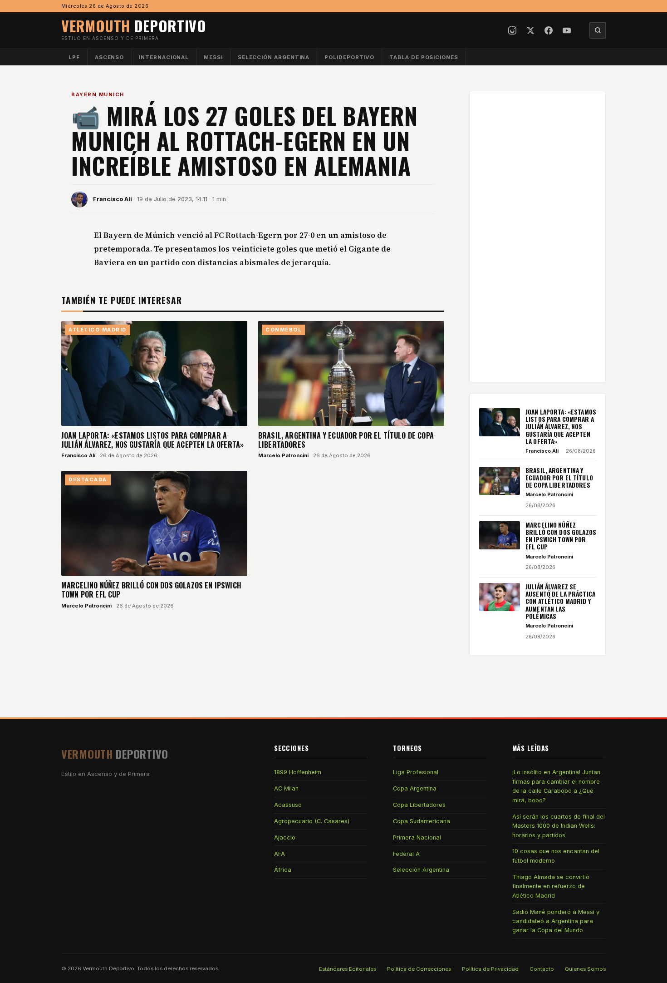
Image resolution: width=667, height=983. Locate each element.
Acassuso (288, 804)
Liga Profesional (415, 772)
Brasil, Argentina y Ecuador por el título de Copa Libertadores (346, 440)
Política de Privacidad (490, 969)
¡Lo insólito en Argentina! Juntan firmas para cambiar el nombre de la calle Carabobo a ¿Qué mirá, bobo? (556, 786)
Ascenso (109, 57)
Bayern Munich (97, 94)
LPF (74, 57)
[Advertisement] (537, 236)
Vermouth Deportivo (108, 968)
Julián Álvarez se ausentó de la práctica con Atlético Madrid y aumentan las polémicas (560, 601)
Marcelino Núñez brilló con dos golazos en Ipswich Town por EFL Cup (151, 590)
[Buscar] (597, 30)
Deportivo (133, 25)
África (282, 869)
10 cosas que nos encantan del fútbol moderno (555, 856)
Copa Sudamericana (421, 821)
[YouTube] (567, 30)
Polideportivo (349, 57)
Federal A (406, 853)
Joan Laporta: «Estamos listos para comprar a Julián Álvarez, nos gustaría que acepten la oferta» (152, 440)
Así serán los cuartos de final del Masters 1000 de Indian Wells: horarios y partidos (558, 826)
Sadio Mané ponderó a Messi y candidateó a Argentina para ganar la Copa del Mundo (555, 921)
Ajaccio (284, 837)
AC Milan (286, 788)
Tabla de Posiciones (423, 57)
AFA (279, 853)
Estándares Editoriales (347, 969)
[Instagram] (512, 30)
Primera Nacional (417, 837)
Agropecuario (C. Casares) (311, 821)
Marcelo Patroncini (283, 455)
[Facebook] (548, 30)
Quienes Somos (585, 969)
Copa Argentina (414, 788)
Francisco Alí (112, 199)
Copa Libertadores (419, 804)
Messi (213, 57)
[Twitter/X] (530, 30)
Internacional (164, 57)
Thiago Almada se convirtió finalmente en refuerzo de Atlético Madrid (550, 886)
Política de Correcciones (419, 969)
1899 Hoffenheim (297, 772)
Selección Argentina (274, 57)
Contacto (542, 969)
